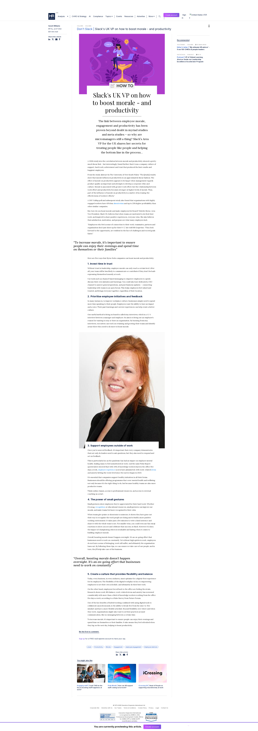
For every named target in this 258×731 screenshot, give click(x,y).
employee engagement (133, 647)
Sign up (82, 639)
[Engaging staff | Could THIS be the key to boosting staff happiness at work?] (91, 679)
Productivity (98, 647)
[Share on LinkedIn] (49, 39)
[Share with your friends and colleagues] (56, 39)
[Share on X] (53, 39)
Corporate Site (94, 708)
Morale (108, 647)
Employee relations (151, 647)
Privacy (151, 708)
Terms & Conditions (130, 708)
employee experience (106, 470)
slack (89, 647)
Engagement (118, 647)
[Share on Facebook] (59, 39)
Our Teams (117, 708)
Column (80, 26)
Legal (157, 708)
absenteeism (119, 203)
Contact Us (164, 708)
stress (153, 470)
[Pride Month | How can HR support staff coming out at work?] (122, 678)
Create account (171, 15)
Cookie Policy (142, 708)
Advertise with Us (106, 708)
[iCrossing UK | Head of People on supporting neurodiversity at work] (153, 678)
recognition (100, 507)
